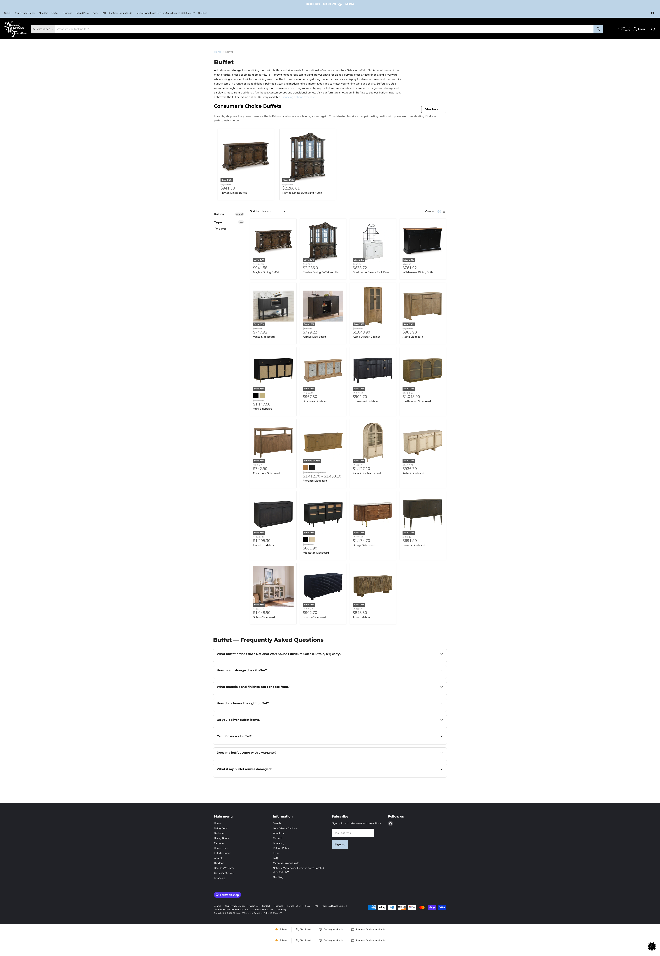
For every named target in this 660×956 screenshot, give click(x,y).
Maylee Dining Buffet (234, 193)
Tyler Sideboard (362, 617)
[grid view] (438, 211)
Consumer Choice (224, 873)
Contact (55, 13)
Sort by (254, 211)
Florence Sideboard (315, 481)
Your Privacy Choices (25, 13)
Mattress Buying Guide (120, 13)
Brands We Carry (224, 868)
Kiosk (95, 13)
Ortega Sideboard (364, 545)
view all (239, 214)
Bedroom (219, 833)
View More (431, 109)
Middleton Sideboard (316, 553)
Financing (67, 13)
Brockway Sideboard (315, 401)
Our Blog (202, 13)
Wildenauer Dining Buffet (418, 272)
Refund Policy (82, 13)
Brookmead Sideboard (366, 401)
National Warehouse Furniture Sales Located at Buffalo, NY (165, 13)
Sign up (339, 844)
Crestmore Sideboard (266, 473)
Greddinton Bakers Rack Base (371, 272)
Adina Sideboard (413, 337)
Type (218, 222)
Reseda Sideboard (414, 545)
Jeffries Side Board (314, 337)
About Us (43, 13)
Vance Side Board (264, 337)
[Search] (598, 29)
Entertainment (222, 853)
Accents (218, 858)
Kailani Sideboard (413, 473)
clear (241, 222)
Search (7, 13)
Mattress (219, 843)
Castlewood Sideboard (417, 401)
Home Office (221, 848)
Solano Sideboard (264, 617)
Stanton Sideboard (314, 617)
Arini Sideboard (262, 409)
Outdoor (218, 863)
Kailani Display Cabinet (367, 473)
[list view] (443, 211)
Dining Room (221, 838)
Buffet (222, 228)
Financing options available (298, 97)
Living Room (221, 828)
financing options (244, 744)
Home (218, 51)
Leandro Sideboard (264, 545)
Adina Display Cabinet (366, 337)
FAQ (104, 13)
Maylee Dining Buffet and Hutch (302, 193)
